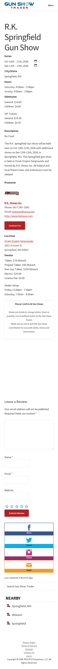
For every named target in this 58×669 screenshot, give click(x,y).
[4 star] (22, 506)
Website (8, 490)
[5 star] (27, 506)
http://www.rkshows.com (18, 216)
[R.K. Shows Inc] (11, 188)
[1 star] (7, 506)
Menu (51, 5)
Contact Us (15, 225)
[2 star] (12, 506)
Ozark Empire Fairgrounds (18, 241)
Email (8, 473)
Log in (29, 656)
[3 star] (17, 506)
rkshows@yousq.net (23, 211)
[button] (35, 62)
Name (8, 457)
